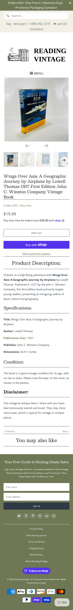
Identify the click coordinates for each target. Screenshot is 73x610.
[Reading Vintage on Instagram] (40, 516)
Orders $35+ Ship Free (17, 205)
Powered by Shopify (36, 582)
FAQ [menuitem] (8, 24)
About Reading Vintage (36, 561)
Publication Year (15, 338)
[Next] (46, 145)
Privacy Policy (36, 528)
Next (65, 431)
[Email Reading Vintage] (53, 516)
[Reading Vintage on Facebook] (26, 516)
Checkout (36, 29)
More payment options (36, 253)
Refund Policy (36, 554)
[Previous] (27, 145)
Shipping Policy (36, 548)
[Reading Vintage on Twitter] (19, 516)
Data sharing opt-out (36, 535)
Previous (10, 431)
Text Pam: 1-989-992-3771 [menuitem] (32, 24)
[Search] (7, 15)
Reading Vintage (21, 579)
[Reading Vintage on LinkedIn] (46, 516)
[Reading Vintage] (36, 54)
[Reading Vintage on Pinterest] (33, 516)
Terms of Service (36, 541)
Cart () (61, 24)
